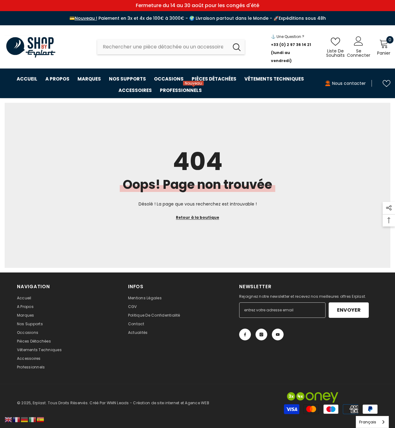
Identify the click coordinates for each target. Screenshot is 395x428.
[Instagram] (261, 334)
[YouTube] (278, 334)
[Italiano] (33, 419)
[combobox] (163, 46)
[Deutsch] (25, 419)
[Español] (41, 419)
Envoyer (349, 310)
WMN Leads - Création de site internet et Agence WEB (158, 402)
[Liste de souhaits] (386, 83)
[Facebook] (245, 334)
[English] (9, 419)
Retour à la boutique (197, 217)
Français (367, 422)
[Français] (17, 419)
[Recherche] (171, 46)
